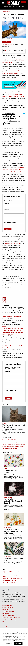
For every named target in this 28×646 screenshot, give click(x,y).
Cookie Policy (16, 640)
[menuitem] (23, 2)
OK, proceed (18, 643)
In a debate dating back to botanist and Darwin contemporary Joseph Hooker (13, 169)
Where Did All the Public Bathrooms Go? (11, 440)
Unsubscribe (5, 613)
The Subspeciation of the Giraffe (11, 316)
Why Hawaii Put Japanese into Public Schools (12, 572)
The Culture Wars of (13, 444)
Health (5, 468)
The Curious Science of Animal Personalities (13, 426)
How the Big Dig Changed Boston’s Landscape (13, 446)
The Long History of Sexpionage (9, 448)
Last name (6, 209)
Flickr (11, 38)
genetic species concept (11, 243)
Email (5, 216)
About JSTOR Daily (7, 605)
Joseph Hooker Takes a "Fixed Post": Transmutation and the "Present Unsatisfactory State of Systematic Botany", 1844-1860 (13, 331)
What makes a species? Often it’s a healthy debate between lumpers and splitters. (11, 119)
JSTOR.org (4, 626)
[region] (14, 637)
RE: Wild (4, 423)
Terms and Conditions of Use (14, 626)
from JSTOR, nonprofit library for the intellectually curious (14, 7)
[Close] (26, 629)
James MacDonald (8, 45)
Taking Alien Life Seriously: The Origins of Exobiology (13, 501)
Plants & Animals (6, 11)
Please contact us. (6, 292)
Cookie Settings (9, 643)
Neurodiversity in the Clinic (11, 471)
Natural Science (8, 497)
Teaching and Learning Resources (11, 617)
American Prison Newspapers (10, 620)
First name (7, 203)
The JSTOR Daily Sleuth (8, 615)
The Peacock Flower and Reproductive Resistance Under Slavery (13, 531)
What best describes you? (10, 222)
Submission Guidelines (8, 611)
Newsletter (24, 2)
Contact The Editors (7, 607)
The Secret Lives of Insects (13, 558)
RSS (3, 622)
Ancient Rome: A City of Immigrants (10, 442)
